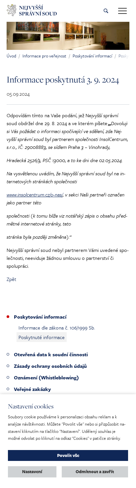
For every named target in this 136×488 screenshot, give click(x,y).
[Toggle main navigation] (122, 11)
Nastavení (32, 471)
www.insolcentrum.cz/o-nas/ (35, 194)
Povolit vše (68, 455)
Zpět (11, 279)
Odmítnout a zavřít (95, 471)
